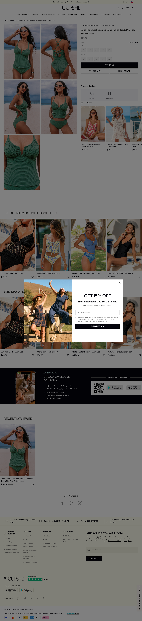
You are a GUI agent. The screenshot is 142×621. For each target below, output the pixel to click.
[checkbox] (76, 317)
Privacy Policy (91, 321)
